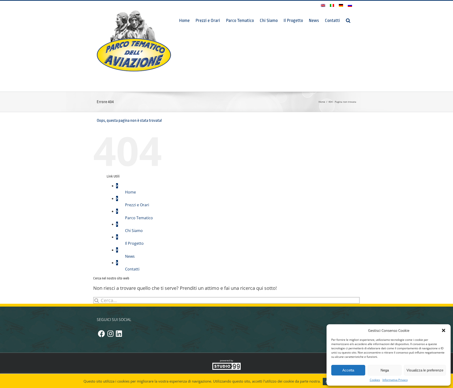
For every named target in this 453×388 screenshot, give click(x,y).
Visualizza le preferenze (425, 370)
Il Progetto (134, 243)
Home (130, 192)
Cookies (375, 380)
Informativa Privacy (395, 380)
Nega (385, 370)
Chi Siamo (134, 230)
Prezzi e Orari (137, 204)
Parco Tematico (139, 217)
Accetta (348, 370)
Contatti (132, 269)
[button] (443, 330)
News (130, 256)
